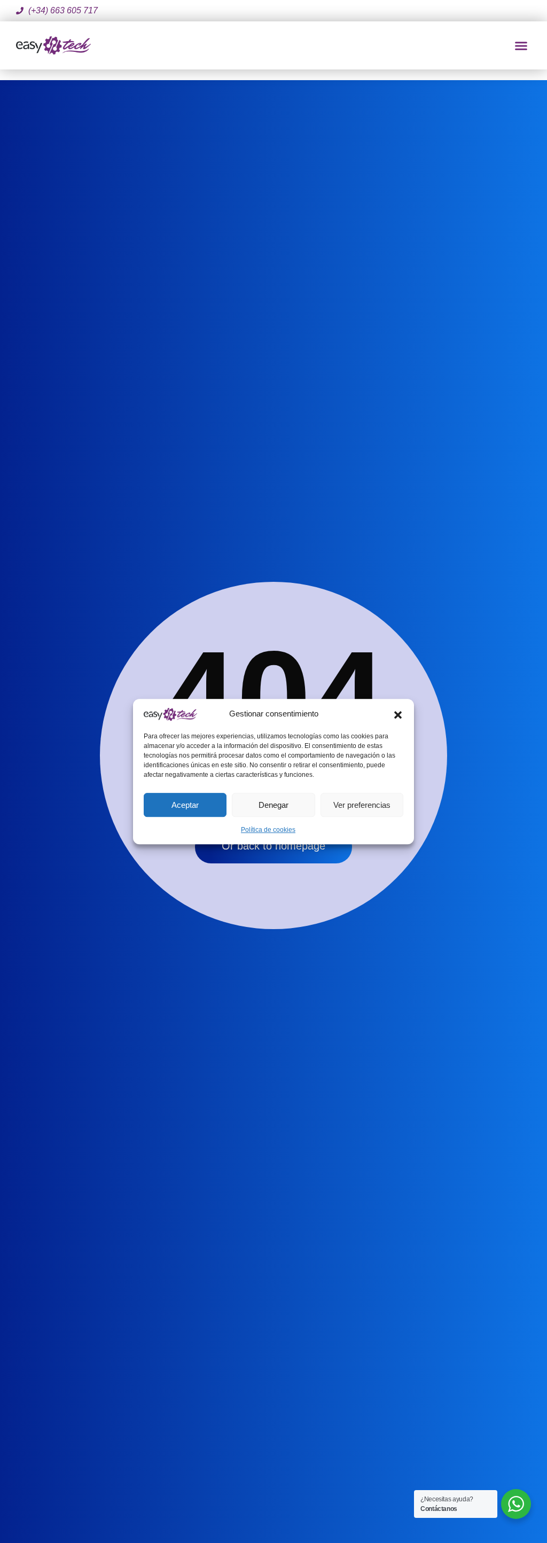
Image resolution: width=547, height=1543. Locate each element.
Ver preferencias (361, 804)
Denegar (273, 804)
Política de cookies (268, 829)
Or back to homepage (273, 846)
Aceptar (185, 804)
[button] (398, 713)
